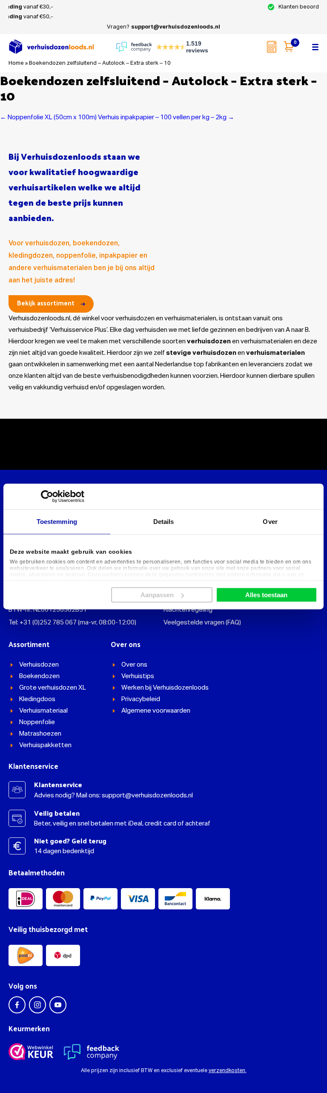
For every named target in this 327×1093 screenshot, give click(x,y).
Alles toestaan (266, 594)
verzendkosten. (228, 1070)
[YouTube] (57, 1004)
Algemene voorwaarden (155, 711)
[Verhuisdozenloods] (51, 46)
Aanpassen (157, 594)
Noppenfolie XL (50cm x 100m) (48, 117)
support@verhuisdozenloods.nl (175, 27)
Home (16, 63)
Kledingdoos (37, 699)
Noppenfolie (37, 722)
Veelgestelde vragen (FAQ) (202, 622)
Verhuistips (137, 676)
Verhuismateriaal (43, 711)
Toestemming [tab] (57, 521)
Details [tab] (163, 521)
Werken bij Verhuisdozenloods (165, 688)
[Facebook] (17, 1004)
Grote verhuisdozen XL (52, 688)
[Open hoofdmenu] (315, 46)
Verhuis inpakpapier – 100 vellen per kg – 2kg (166, 117)
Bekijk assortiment (46, 302)
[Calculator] (271, 46)
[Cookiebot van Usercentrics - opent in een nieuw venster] (47, 496)
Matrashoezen (40, 734)
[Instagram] (37, 1004)
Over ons (134, 665)
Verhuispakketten (45, 745)
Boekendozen (39, 676)
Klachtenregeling (188, 610)
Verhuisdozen (39, 665)
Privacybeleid (140, 699)
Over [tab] (270, 521)
